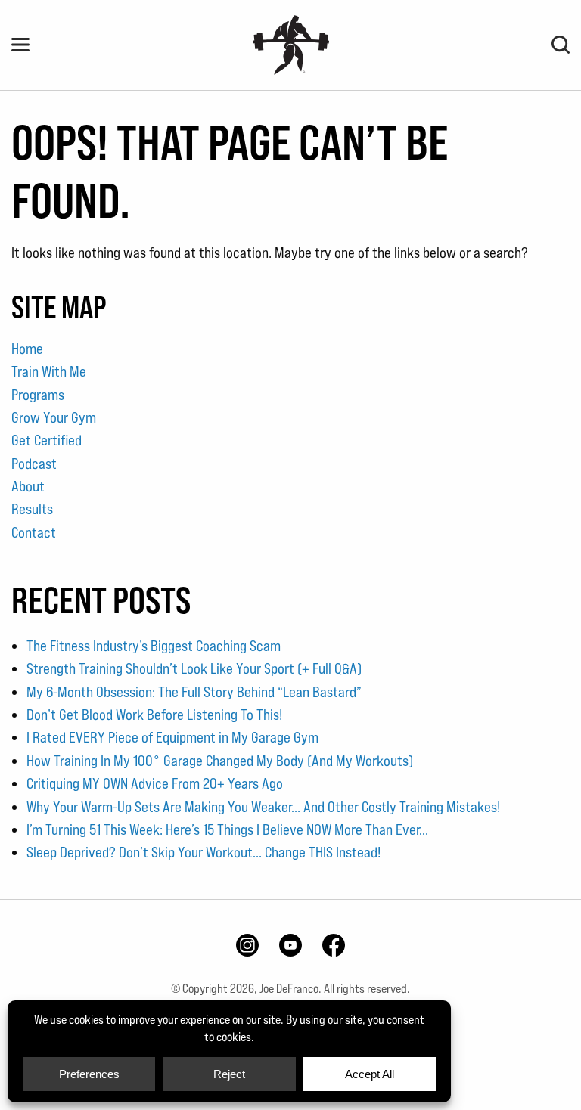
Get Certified (46, 440)
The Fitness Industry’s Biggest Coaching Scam (153, 645)
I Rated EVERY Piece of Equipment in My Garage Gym (172, 737)
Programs (37, 394)
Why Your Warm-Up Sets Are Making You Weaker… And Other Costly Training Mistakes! (263, 806)
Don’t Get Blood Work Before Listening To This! (154, 714)
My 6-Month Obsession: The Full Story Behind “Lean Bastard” (194, 692)
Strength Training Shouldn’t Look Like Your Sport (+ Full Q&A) (194, 668)
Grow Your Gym (53, 417)
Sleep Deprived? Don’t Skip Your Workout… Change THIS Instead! (203, 852)
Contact (33, 532)
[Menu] (20, 45)
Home (27, 348)
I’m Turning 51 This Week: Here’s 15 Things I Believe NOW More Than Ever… (227, 829)
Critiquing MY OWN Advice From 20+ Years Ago (154, 783)
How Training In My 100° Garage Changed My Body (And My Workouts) (219, 760)
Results (32, 509)
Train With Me (48, 371)
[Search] (560, 45)
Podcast (34, 463)
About (28, 486)
